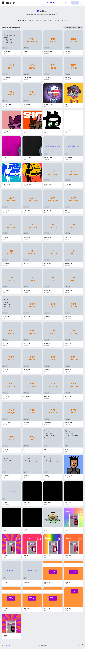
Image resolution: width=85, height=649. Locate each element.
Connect (75, 3)
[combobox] (73, 27)
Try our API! (6, 645)
